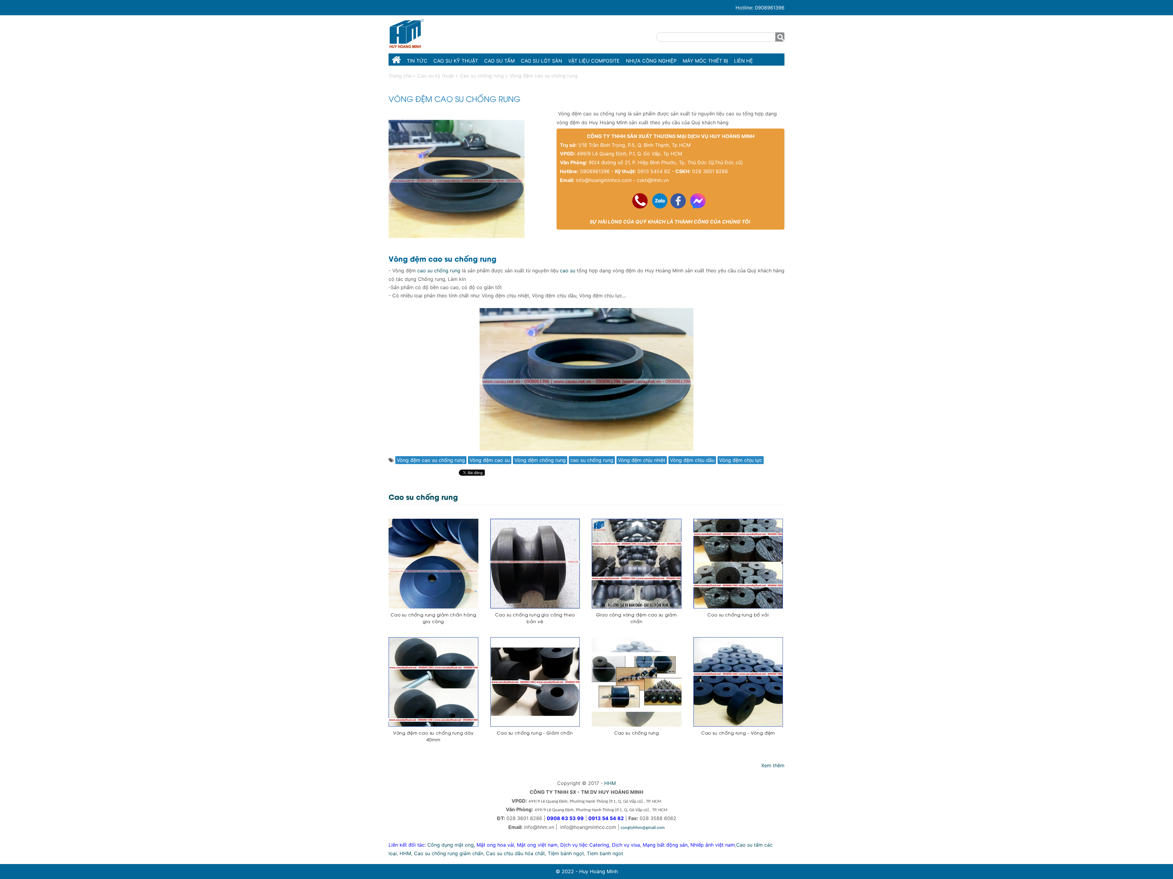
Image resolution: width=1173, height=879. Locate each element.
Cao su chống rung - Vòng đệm (738, 733)
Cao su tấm (499, 61)
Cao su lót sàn (541, 61)
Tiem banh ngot (605, 853)
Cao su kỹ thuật (455, 61)
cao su (567, 270)
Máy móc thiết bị (705, 61)
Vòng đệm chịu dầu (692, 460)
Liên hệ (743, 61)
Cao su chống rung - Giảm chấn (535, 733)
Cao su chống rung (636, 733)
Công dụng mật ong (450, 845)
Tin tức (417, 61)
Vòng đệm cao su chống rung (431, 460)
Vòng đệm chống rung (540, 460)
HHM (610, 783)
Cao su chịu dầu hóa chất (515, 853)
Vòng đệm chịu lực (740, 460)
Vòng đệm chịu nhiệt (641, 460)
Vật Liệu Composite (594, 61)
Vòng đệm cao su (490, 460)
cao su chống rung (438, 270)
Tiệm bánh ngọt (566, 853)
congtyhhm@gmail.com (643, 828)
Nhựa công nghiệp (651, 61)
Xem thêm (772, 765)
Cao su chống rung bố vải (738, 614)
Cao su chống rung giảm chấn (448, 853)
